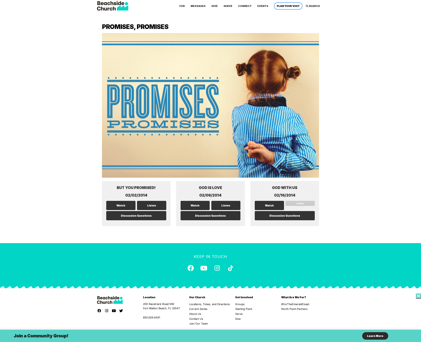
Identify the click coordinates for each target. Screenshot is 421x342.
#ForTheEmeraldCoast (295, 304)
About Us (195, 314)
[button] (418, 296)
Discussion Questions (136, 215)
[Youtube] (204, 268)
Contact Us (196, 318)
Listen (151, 205)
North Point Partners (294, 309)
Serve (239, 314)
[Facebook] (190, 268)
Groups (240, 304)
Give (238, 318)
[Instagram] (217, 268)
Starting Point (243, 309)
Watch (120, 205)
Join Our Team (198, 323)
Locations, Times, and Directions (209, 304)
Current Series (198, 309)
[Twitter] (121, 310)
